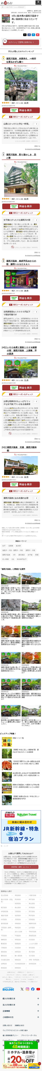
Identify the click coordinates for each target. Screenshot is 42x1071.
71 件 (26, 380)
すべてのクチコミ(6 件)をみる (32, 149)
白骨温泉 (4, 919)
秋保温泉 (18, 903)
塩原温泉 (18, 915)
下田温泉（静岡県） (6, 929)
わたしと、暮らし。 (8, 977)
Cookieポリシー (8, 1040)
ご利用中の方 (8, 1017)
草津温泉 (32, 907)
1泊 (13, 559)
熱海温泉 (4, 968)
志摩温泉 (4, 964)
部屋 (36, 555)
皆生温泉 (32, 948)
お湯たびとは (11, 972)
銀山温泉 (18, 907)
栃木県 (18, 546)
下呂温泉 (4, 935)
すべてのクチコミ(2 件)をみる (32, 342)
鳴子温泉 (32, 899)
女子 (3, 546)
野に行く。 (9, 979)
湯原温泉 (4, 952)
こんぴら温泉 (33, 943)
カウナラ (16, 979)
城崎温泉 (4, 939)
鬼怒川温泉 (4, 915)
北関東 (10, 546)
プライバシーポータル (29, 1035)
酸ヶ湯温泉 (18, 956)
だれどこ (18, 974)
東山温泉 (32, 903)
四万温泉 (32, 911)
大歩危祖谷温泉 (20, 964)
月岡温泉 (18, 919)
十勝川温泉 (32, 895)
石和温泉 (32, 919)
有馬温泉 (18, 939)
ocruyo (25, 974)
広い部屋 (5, 559)
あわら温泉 (18, 931)
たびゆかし (31, 979)
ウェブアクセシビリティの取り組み (15, 1030)
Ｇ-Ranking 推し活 (8, 981)
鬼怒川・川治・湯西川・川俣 (12, 550)
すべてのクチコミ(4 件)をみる (32, 255)
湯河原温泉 (4, 923)
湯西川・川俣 (30, 550)
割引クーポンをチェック (23, 117)
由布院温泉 (32, 964)
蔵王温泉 (4, 907)
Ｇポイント (30, 972)
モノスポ (35, 977)
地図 (18, 105)
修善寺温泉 (32, 923)
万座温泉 (18, 911)
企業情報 (6, 1011)
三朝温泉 (4, 948)
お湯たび (31, 974)
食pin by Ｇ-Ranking (20, 981)
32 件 (26, 477)
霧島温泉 (4, 956)
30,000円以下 (22, 559)
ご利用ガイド (20, 972)
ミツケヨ (23, 979)
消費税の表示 (19, 1025)
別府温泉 (18, 952)
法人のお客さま (9, 1004)
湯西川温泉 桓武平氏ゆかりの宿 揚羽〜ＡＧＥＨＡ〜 (21, 262)
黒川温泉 (32, 952)
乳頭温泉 (18, 899)
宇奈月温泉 (32, 931)
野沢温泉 (32, 915)
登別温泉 (18, 895)
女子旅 (30, 555)
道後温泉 (18, 943)
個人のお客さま (9, 998)
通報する (37, 146)
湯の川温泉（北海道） (7, 900)
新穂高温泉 (32, 935)
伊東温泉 (18, 923)
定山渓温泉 (4, 895)
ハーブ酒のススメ (33, 981)
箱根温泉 (18, 960)
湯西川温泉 (6, 555)
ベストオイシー (26, 977)
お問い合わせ (7, 1025)
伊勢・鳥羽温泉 (34, 960)
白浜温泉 (32, 939)
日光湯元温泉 (5, 960)
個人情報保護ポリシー (10, 1035)
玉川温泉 (32, 956)
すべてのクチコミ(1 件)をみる (32, 523)
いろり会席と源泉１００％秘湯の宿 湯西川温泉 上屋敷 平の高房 (22, 350)
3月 (14, 555)
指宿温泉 (18, 968)
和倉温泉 (18, 927)
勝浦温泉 (4, 943)
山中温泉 (32, 927)
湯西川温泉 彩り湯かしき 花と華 (21, 156)
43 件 (26, 103)
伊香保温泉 (4, 911)
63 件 (26, 199)
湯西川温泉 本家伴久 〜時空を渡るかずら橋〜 (21, 60)
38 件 (26, 291)
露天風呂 (21, 555)
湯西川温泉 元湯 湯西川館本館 (22, 449)
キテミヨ (17, 977)
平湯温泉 (18, 935)
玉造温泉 (18, 948)
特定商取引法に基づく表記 (26, 1040)
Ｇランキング (10, 974)
